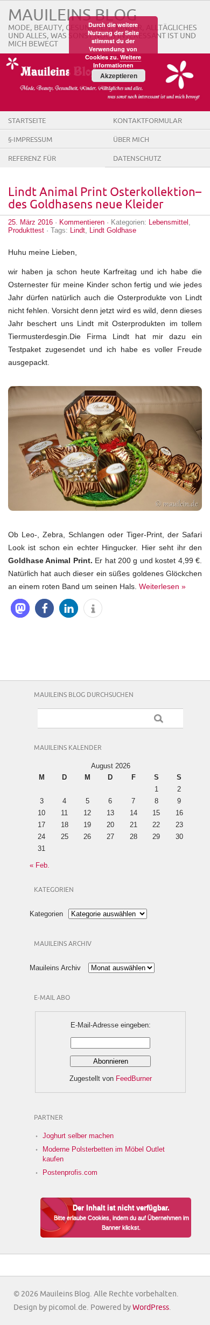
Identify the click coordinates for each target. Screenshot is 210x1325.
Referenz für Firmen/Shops (33, 167)
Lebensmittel (168, 222)
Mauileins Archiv (55, 968)
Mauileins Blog (72, 15)
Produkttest (26, 230)
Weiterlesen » (162, 586)
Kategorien (46, 914)
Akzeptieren (118, 75)
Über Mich (131, 140)
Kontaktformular (147, 121)
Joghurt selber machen (78, 1136)
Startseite (27, 121)
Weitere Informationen (117, 61)
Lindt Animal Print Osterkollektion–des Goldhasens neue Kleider (104, 198)
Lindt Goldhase (112, 230)
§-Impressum (30, 140)
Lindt (77, 230)
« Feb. (40, 865)
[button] (20, 608)
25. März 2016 (30, 222)
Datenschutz (137, 159)
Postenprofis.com (70, 1172)
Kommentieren (81, 222)
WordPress (150, 1307)
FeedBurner (134, 1078)
